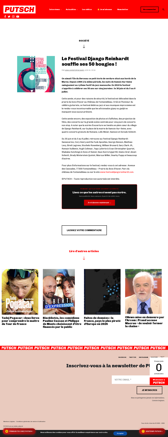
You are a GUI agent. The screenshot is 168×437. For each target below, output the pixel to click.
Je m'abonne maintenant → (99, 203)
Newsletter (122, 9)
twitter (132, 357)
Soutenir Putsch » (152, 431)
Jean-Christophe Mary (74, 70)
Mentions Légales (9, 421)
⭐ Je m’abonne (104, 9)
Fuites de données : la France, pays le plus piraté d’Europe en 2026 (102, 321)
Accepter (120, 433)
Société (84, 40)
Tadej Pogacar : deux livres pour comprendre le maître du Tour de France (20, 321)
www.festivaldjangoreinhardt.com (116, 172)
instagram (143, 357)
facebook (122, 357)
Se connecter (149, 9)
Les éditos (87, 9)
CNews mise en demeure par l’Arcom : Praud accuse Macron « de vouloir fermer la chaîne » (144, 322)
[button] (163, 9)
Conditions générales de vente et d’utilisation (30, 421)
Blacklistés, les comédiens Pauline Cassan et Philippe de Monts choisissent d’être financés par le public (62, 322)
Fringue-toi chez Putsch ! (19, 431)
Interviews (54, 9)
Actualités (71, 9)
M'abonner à (159, 380)
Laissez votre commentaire (84, 230)
